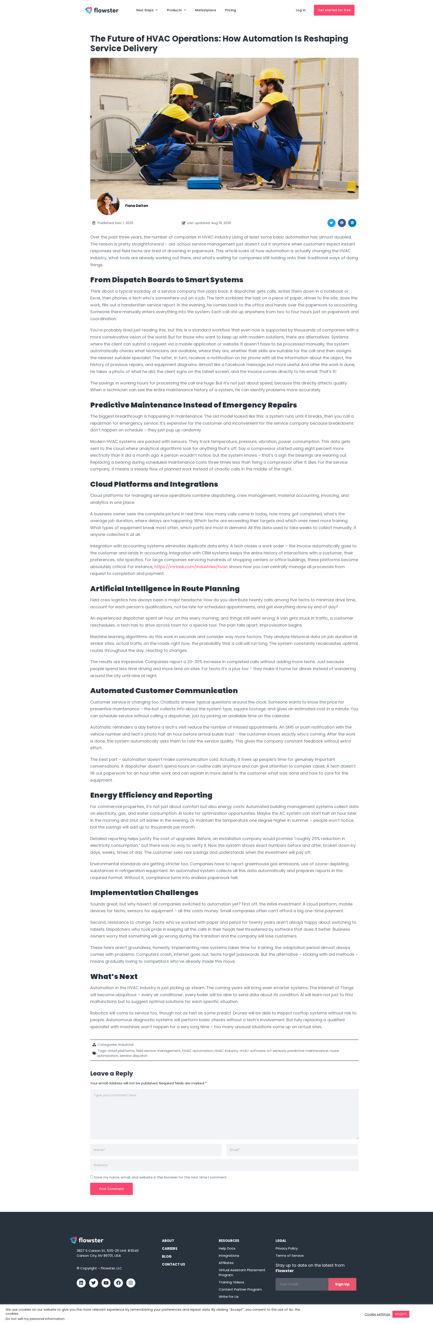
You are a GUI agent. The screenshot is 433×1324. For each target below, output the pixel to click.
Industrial (126, 1044)
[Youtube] (106, 1282)
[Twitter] (93, 1282)
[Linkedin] (81, 1282)
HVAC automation (197, 1050)
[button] (331, 223)
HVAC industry (226, 1050)
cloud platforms (121, 1050)
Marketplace (205, 10)
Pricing (230, 10)
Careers (169, 1248)
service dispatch (133, 1055)
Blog (167, 1256)
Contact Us (173, 1264)
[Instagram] (130, 1282)
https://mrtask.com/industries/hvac (191, 566)
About (168, 1240)
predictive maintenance (308, 1050)
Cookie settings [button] (377, 1314)
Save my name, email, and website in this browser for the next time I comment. (160, 1177)
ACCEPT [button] (401, 1314)
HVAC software (252, 1050)
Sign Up (342, 1284)
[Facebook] (118, 1282)
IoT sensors (276, 1050)
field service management (158, 1050)
